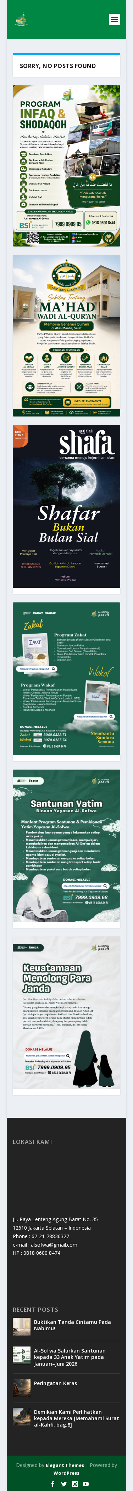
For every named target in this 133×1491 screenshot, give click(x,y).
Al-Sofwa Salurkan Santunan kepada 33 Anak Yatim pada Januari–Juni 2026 (70, 1357)
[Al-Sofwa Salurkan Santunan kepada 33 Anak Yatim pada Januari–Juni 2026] (22, 1355)
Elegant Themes (65, 1465)
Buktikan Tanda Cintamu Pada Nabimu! (72, 1325)
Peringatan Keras (55, 1383)
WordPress (66, 1473)
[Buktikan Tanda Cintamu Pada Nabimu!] (22, 1327)
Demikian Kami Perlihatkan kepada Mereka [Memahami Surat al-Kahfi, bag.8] (76, 1418)
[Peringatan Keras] (22, 1388)
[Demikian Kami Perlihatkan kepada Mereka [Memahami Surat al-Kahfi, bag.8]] (22, 1416)
